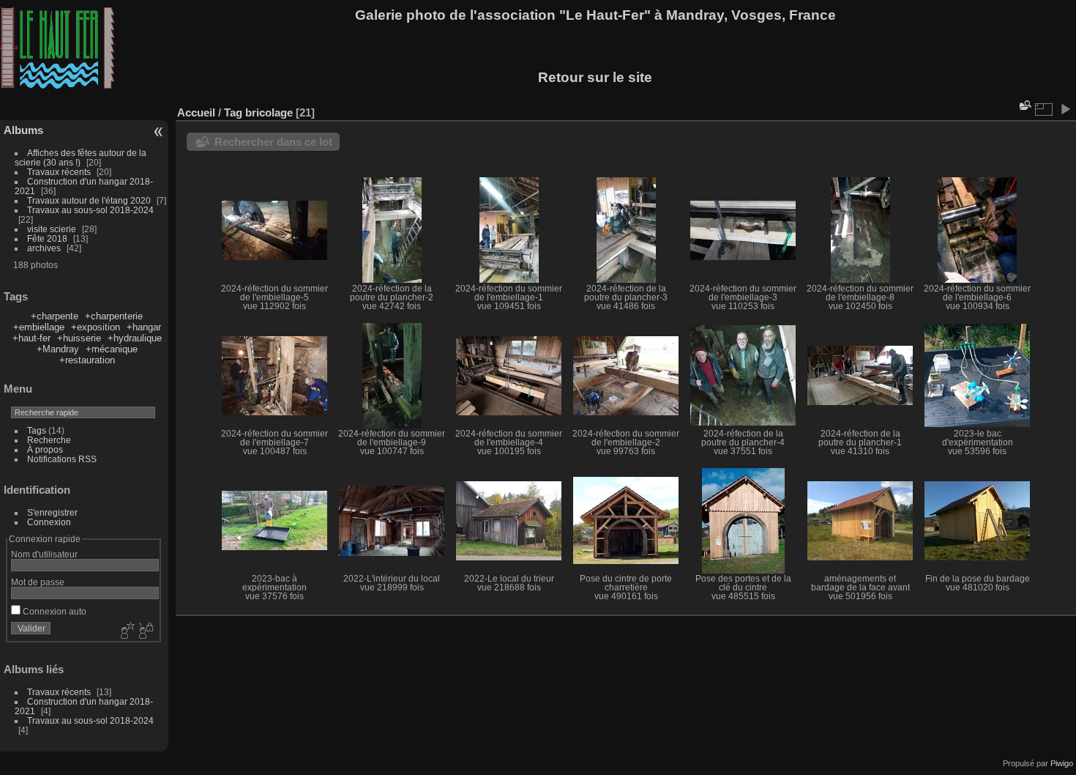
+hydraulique (135, 338)
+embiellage (38, 327)
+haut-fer (31, 338)
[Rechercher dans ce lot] (1024, 105)
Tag (233, 112)
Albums (23, 130)
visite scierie (51, 229)
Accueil (196, 112)
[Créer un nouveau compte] (125, 631)
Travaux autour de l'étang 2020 (89, 200)
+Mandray (58, 349)
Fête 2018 (47, 238)
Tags (36, 430)
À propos (45, 449)
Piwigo (1061, 763)
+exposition (95, 327)
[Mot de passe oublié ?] (144, 631)
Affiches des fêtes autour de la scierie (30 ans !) (80, 157)
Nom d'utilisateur (44, 554)
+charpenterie (114, 316)
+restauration (87, 360)
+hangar (144, 327)
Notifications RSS (62, 459)
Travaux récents (59, 172)
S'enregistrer (52, 512)
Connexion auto (53, 611)
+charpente (54, 316)
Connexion (49, 522)
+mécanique (112, 349)
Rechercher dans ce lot (273, 142)
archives (44, 248)
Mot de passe (37, 582)
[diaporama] (1065, 109)
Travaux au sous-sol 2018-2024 (90, 210)
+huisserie (79, 338)
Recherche (49, 440)
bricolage (269, 112)
